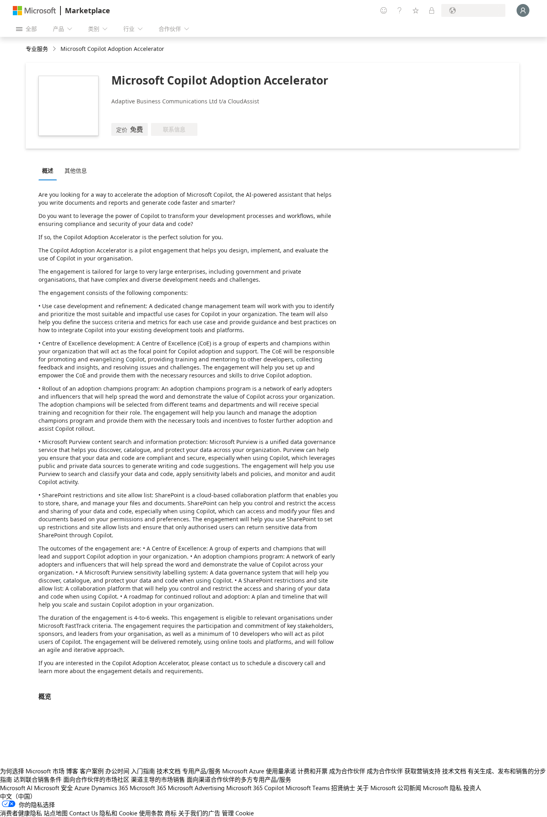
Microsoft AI (16, 788)
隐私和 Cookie (118, 813)
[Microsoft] (34, 10)
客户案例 (92, 771)
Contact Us (83, 813)
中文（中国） (18, 796)
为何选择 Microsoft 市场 (32, 771)
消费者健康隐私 (21, 813)
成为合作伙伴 (347, 771)
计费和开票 (313, 771)
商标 (171, 813)
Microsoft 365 (148, 788)
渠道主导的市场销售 (158, 779)
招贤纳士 (343, 788)
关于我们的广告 (199, 813)
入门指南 (143, 771)
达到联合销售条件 (38, 779)
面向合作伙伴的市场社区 (96, 779)
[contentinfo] (55, 49)
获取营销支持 (422, 771)
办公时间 (117, 771)
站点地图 (56, 813)
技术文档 (169, 771)
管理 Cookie (238, 813)
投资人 (472, 788)
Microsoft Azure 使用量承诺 (259, 771)
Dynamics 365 (109, 788)
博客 (72, 771)
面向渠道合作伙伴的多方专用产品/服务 (239, 779)
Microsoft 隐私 (442, 788)
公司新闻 (409, 788)
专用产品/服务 (201, 771)
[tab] (49, 170)
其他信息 (75, 170)
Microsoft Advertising (196, 788)
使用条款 (151, 813)
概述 (47, 170)
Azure (82, 788)
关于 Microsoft (376, 788)
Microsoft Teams (308, 788)
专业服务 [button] (37, 48)
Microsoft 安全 (53, 788)
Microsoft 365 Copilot (255, 788)
